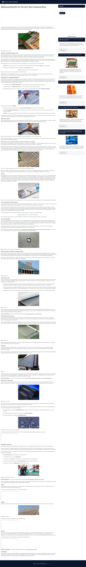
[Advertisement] (28, 17)
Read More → (63, 50)
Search (62, 13)
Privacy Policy (50, 563)
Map (46, 563)
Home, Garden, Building (11, 2)
